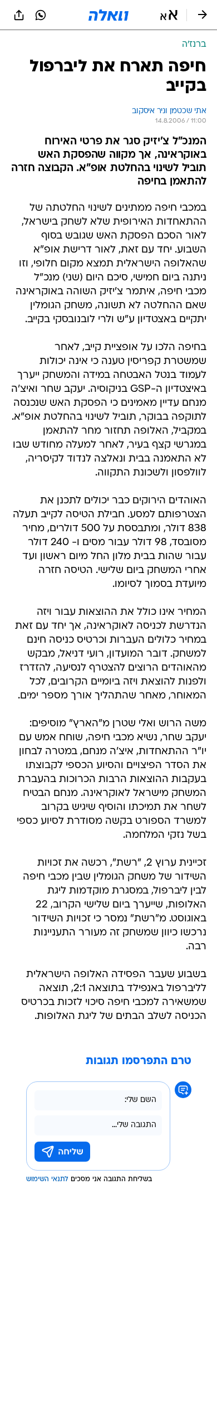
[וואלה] (108, 15)
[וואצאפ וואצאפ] (40, 15)
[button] (168, 15)
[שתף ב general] (19, 15)
